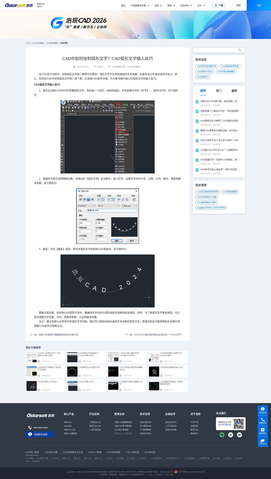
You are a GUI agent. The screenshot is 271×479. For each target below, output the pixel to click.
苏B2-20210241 (167, 472)
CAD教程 (120, 458)
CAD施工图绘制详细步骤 (207, 192)
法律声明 (103, 475)
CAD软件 (97, 78)
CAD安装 (131, 458)
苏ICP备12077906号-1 (127, 472)
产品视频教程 (145, 430)
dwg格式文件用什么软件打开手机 (211, 208)
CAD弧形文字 (118, 67)
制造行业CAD (95, 426)
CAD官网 (227, 458)
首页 (123, 5)
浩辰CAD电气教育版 (123, 426)
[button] (133, 36)
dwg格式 (36, 461)
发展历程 (194, 426)
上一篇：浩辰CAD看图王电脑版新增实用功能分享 (54, 334)
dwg (27, 461)
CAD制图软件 (156, 458)
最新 (234, 90)
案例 (169, 5)
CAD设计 (46, 74)
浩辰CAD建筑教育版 (123, 422)
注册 (259, 5)
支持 (156, 5)
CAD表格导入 (203, 77)
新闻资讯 (194, 433)
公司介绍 (194, 422)
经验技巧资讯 (145, 433)
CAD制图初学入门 (172, 458)
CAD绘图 (238, 458)
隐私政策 (113, 475)
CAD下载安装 (189, 458)
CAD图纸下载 (204, 458)
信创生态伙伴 (171, 422)
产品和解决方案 (139, 5)
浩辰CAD (68, 422)
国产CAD (87, 458)
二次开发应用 (95, 430)
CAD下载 (169, 475)
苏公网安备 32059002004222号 (191, 472)
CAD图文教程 (52, 43)
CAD (28, 43)
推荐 (203, 90)
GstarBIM (68, 426)
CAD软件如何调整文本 (206, 66)
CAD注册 (216, 458)
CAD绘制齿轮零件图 (230, 66)
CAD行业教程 (38, 43)
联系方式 (194, 430)
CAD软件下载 (42, 458)
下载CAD (77, 458)
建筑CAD (98, 458)
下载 (221, 5)
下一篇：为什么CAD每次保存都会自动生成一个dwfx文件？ (154, 334)
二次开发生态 (171, 426)
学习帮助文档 (145, 426)
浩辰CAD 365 (69, 430)
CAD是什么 (142, 458)
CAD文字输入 (134, 67)
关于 (199, 5)
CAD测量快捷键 (230, 192)
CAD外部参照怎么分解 (206, 197)
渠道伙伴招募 (171, 430)
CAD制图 (30, 458)
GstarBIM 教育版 (121, 430)
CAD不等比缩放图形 (226, 72)
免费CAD (66, 458)
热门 (219, 90)
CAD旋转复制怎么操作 (206, 202)
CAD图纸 (103, 249)
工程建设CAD (95, 422)
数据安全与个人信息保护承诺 (131, 475)
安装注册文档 (145, 422)
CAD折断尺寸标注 (205, 72)
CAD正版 (55, 458)
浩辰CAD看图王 (70, 433)
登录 (238, 5)
